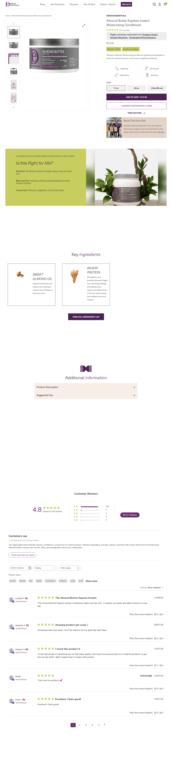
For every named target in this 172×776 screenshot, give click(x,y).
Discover (74, 4)
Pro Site (126, 4)
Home (7, 16)
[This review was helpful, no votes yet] (155, 614)
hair (30, 581)
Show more (91, 580)
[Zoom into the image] (83, 25)
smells (39, 581)
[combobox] (45, 568)
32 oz (136, 88)
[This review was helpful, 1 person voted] (155, 665)
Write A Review (130, 515)
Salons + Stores (107, 4)
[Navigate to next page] (105, 724)
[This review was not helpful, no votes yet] (160, 614)
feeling (22, 581)
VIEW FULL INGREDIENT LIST (86, 316)
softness (63, 581)
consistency (50, 581)
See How (161, 132)
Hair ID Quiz (89, 4)
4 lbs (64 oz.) (157, 88)
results (13, 581)
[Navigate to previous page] (66, 724)
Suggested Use (45, 395)
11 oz (116, 88)
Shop (42, 4)
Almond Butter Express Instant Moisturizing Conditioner (31, 16)
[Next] (14, 107)
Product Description (47, 387)
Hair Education (57, 4)
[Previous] (14, 24)
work (81, 581)
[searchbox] (18, 568)
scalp (72, 581)
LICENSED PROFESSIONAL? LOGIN (136, 106)
